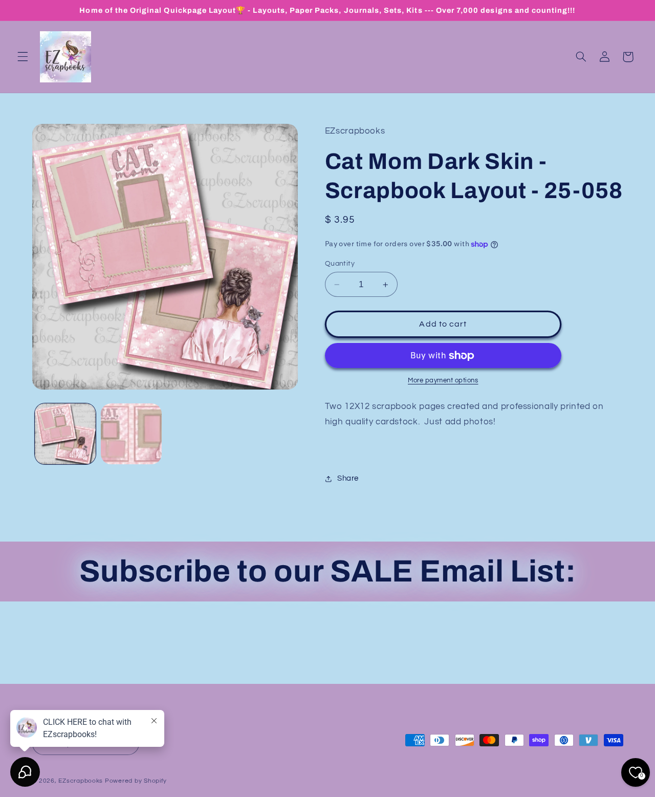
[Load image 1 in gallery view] (65, 433)
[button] (22, 57)
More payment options (443, 380)
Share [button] (348, 478)
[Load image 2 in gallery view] (131, 433)
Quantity (340, 263)
